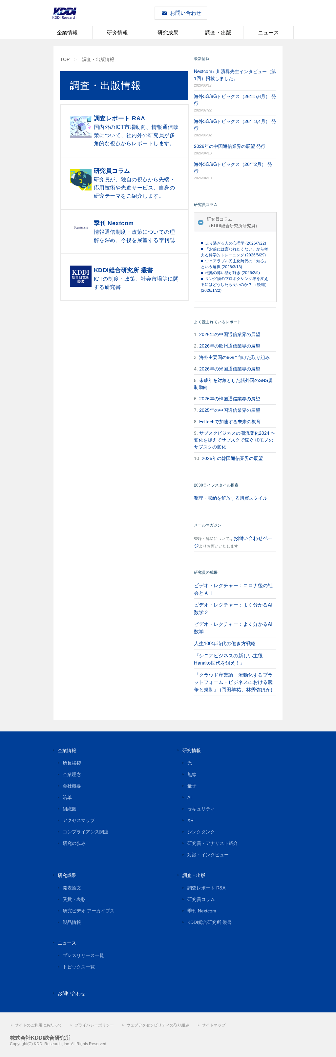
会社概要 (72, 785)
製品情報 (72, 922)
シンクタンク (201, 831)
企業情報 (67, 32)
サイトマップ (213, 1025)
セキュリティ (201, 808)
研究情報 (117, 32)
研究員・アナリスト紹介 (212, 843)
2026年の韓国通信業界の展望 (229, 398)
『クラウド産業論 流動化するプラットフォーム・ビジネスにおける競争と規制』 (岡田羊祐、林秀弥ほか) (233, 682)
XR (190, 820)
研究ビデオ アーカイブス (89, 910)
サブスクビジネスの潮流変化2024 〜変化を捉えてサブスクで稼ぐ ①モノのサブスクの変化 (234, 439)
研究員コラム (201, 899)
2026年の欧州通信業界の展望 (229, 346)
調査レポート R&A (206, 887)
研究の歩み (74, 843)
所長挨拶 (72, 763)
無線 (192, 774)
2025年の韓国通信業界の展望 (232, 458)
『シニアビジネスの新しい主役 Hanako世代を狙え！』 (228, 659)
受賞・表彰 (74, 899)
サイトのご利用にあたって (38, 1025)
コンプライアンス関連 (86, 831)
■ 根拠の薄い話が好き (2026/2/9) (230, 272)
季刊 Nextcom (201, 910)
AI (189, 797)
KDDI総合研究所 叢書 (209, 922)
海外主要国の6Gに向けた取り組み (234, 357)
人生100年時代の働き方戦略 (225, 643)
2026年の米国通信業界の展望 (229, 368)
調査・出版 (218, 32)
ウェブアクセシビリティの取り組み (157, 1025)
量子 (192, 785)
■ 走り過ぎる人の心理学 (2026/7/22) (233, 243)
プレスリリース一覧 (83, 955)
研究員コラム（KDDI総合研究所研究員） (233, 222)
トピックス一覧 (79, 966)
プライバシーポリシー (94, 1025)
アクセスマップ (79, 820)
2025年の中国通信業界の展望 (229, 410)
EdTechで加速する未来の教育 (230, 421)
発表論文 (72, 887)
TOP (65, 59)
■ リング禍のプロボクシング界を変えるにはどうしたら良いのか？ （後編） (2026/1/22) (235, 284)
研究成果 (168, 32)
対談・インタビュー (208, 854)
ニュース (268, 32)
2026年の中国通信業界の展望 (229, 334)
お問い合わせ (185, 13)
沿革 (67, 797)
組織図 (69, 808)
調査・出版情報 (98, 59)
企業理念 (72, 774)
